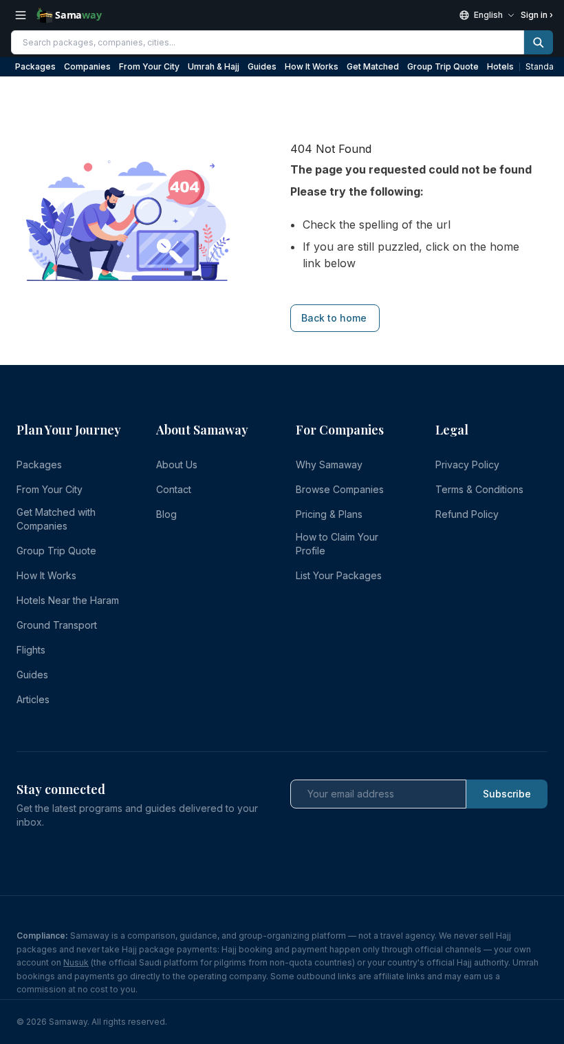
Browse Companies (340, 489)
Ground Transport (57, 625)
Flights (31, 650)
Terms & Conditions (479, 489)
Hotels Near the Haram (68, 600)
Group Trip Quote (443, 66)
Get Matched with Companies (56, 519)
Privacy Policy (467, 464)
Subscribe (507, 794)
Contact (173, 489)
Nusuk (76, 962)
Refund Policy (467, 514)
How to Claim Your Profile (337, 543)
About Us (176, 464)
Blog (166, 514)
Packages (35, 66)
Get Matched (373, 66)
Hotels (500, 66)
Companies (87, 66)
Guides (262, 66)
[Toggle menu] (20, 15)
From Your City (149, 66)
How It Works (311, 66)
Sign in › (537, 15)
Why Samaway (329, 464)
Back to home (334, 318)
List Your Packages (339, 575)
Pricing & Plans (329, 514)
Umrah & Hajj (213, 66)
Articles (33, 699)
